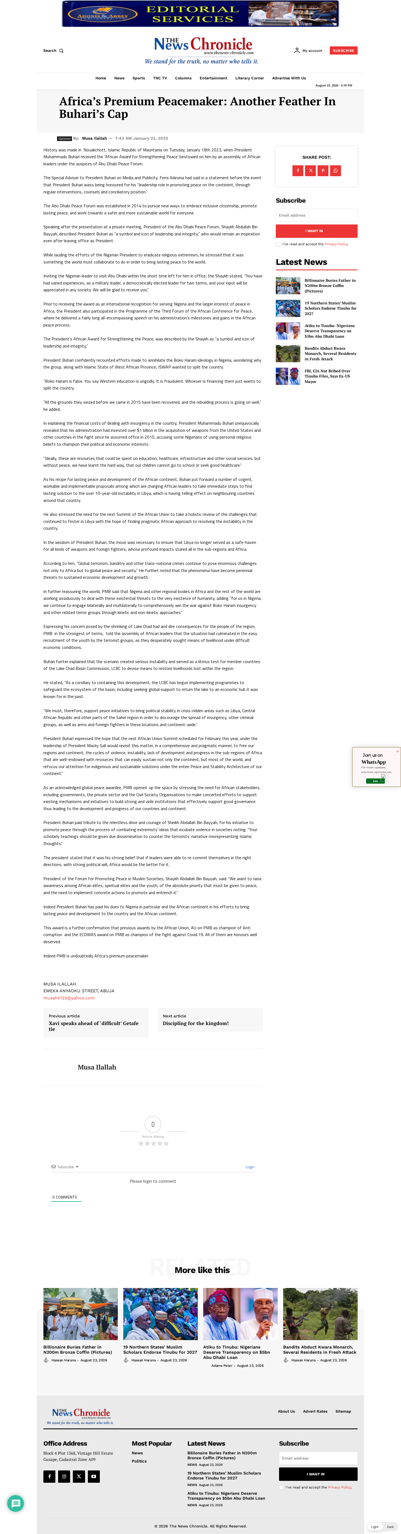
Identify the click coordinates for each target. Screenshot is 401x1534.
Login (250, 1167)
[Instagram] (64, 1476)
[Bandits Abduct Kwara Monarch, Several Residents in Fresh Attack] (288, 353)
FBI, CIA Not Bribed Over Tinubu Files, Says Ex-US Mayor (328, 376)
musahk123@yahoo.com (69, 997)
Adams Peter (221, 1366)
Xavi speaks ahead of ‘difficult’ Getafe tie (94, 1026)
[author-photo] (46, 1360)
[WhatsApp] (335, 170)
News (192, 1465)
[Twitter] (310, 170)
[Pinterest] (323, 170)
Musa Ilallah (94, 138)
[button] (54, 50)
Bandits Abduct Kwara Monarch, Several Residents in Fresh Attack (330, 353)
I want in (314, 231)
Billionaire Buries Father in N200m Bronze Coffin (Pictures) (330, 285)
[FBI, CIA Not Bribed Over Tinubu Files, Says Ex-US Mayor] (288, 376)
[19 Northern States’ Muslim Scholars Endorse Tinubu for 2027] (288, 308)
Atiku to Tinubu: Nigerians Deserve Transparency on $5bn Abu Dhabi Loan (330, 331)
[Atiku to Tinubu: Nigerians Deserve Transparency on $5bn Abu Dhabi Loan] (288, 331)
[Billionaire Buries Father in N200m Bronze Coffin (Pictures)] (288, 285)
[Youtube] (94, 1476)
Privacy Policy (336, 244)
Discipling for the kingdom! (196, 1023)
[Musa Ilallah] (56, 1067)
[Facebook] (297, 170)
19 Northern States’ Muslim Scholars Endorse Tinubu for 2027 (331, 308)
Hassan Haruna (64, 1360)
